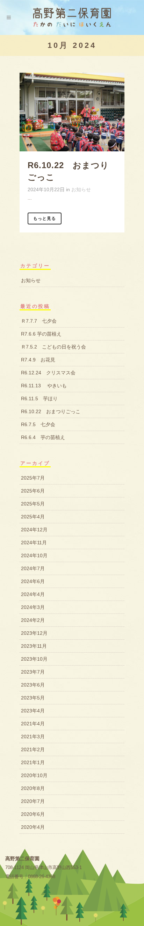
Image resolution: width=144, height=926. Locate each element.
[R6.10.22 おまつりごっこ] (72, 112)
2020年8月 (33, 788)
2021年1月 (33, 762)
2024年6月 (33, 581)
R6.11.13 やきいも (44, 385)
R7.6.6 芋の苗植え (41, 334)
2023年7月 (33, 672)
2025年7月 (33, 478)
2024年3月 (33, 607)
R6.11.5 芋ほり (39, 398)
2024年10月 (34, 555)
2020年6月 (33, 814)
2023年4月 (33, 710)
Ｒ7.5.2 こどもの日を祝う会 (53, 347)
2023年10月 (34, 659)
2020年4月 (33, 827)
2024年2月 (33, 620)
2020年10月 (34, 775)
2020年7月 (33, 801)
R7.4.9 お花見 (38, 359)
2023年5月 (33, 698)
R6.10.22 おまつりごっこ (50, 411)
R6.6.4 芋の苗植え (43, 437)
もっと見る (44, 218)
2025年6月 (33, 491)
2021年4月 (33, 723)
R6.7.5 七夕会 (38, 424)
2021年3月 (33, 736)
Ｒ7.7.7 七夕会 (39, 321)
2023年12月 (34, 633)
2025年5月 (33, 504)
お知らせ (81, 189)
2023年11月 (34, 646)
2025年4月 (33, 516)
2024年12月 (34, 529)
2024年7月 (33, 568)
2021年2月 (33, 749)
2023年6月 (33, 685)
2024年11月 (34, 542)
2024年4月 (33, 594)
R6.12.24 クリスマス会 (48, 372)
